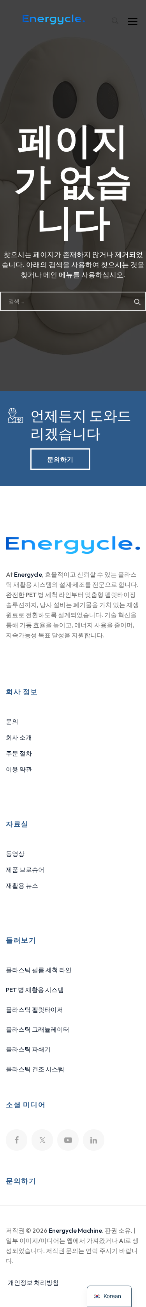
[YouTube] (68, 1140)
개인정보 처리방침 (33, 1282)
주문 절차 (19, 753)
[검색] (115, 21)
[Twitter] (42, 1140)
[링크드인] (93, 1140)
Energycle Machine (75, 1230)
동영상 (15, 853)
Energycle (28, 574)
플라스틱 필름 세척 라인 (39, 970)
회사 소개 (19, 737)
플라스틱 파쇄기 (28, 1049)
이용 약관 (19, 769)
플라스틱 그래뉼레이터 (37, 1029)
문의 (12, 721)
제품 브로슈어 (25, 869)
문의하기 (60, 459)
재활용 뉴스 (22, 885)
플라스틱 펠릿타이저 (34, 1009)
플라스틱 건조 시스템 (35, 1069)
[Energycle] (53, 19)
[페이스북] (16, 1140)
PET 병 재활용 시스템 (35, 990)
